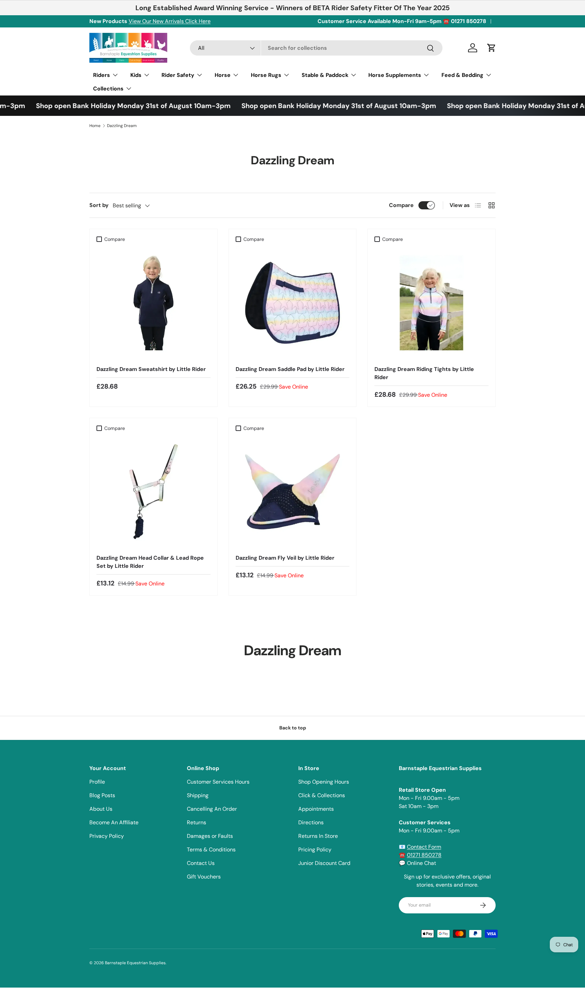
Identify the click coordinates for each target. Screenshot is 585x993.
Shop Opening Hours (323, 781)
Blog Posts (102, 795)
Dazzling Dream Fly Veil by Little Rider (285, 557)
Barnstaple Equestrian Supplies (135, 963)
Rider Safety (177, 75)
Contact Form (424, 846)
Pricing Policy (314, 849)
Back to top (292, 728)
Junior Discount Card (324, 863)
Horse (223, 75)
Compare (401, 205)
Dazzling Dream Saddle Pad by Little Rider (290, 369)
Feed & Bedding (462, 75)
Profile (97, 781)
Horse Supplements (394, 75)
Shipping (198, 795)
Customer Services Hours (218, 781)
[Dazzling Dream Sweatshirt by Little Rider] (153, 303)
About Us (100, 808)
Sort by (99, 205)
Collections (108, 88)
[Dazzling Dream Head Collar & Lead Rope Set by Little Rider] (153, 492)
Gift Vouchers (204, 876)
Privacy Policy (106, 836)
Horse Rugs (266, 75)
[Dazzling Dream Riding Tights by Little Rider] (431, 303)
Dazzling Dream (122, 126)
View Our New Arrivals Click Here (170, 21)
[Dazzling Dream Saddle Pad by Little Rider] (293, 303)
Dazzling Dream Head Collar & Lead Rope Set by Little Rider (150, 562)
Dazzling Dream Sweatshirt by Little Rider (151, 369)
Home (95, 126)
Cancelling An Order (212, 808)
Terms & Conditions (211, 849)
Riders (101, 75)
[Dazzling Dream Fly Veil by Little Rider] (293, 492)
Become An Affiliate (113, 822)
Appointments (316, 808)
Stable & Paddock (325, 75)
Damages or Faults (210, 836)
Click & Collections (321, 795)
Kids (136, 75)
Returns (196, 822)
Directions (311, 822)
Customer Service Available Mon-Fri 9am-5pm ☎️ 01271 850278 (402, 21)
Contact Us (201, 863)
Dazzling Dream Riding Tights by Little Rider (424, 373)
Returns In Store (318, 836)
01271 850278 (424, 854)
